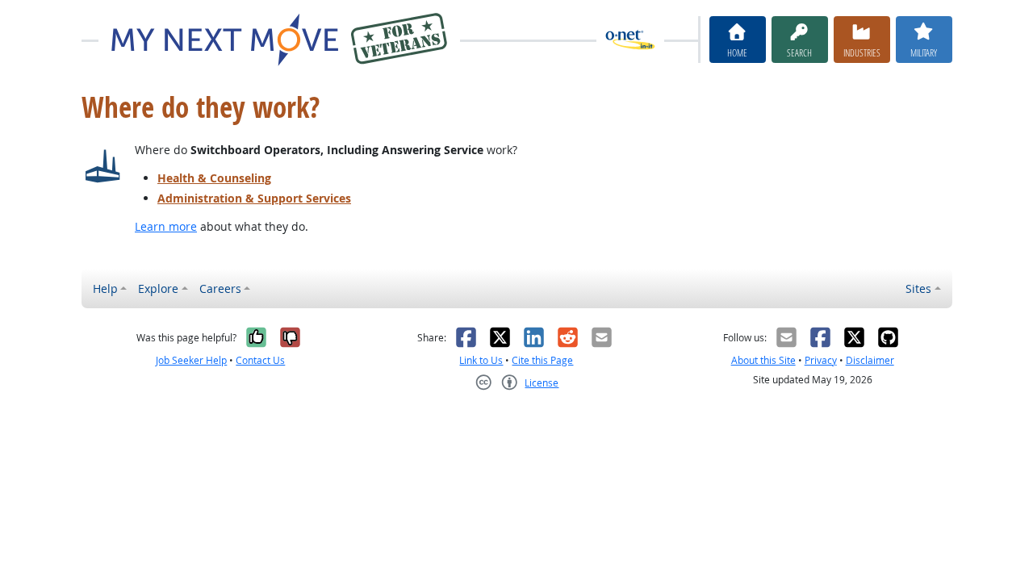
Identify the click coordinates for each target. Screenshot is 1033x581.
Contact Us (260, 360)
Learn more (166, 226)
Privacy (821, 360)
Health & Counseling (214, 178)
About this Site (763, 360)
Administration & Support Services (254, 198)
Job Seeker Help (191, 360)
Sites (918, 288)
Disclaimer (870, 360)
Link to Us (481, 360)
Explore (158, 288)
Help (105, 288)
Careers (220, 288)
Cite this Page (542, 360)
